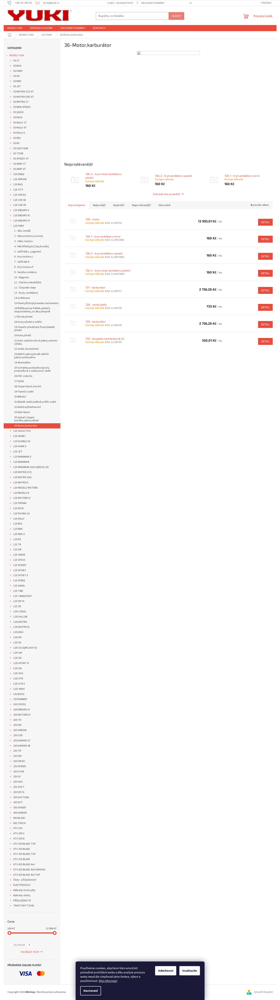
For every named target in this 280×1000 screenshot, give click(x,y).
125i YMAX (19, 689)
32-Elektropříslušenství (27, 407)
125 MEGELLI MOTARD (25, 488)
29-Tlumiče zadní (23, 392)
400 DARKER (20, 813)
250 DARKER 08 (21, 746)
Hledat (176, 16)
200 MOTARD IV (21, 715)
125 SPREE (19, 581)
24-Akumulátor (22, 363)
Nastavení (91, 991)
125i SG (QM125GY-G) (25, 648)
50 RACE (18, 117)
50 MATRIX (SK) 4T (23, 97)
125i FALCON (20, 617)
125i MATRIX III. (21, 627)
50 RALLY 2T (20, 123)
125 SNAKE (19, 555)
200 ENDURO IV (21, 710)
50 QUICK (18, 112)
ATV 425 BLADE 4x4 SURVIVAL (29, 870)
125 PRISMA (20, 503)
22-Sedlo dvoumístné (26, 349)
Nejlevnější (99, 205)
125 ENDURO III (21, 215)
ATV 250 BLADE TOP (24, 844)
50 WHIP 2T (19, 164)
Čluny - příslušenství (24, 880)
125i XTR (18, 679)
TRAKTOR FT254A (23, 906)
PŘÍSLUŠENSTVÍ (22, 901)
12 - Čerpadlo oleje (25, 288)
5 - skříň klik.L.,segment (27, 252)
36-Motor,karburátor (26, 426)
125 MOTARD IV (21, 498)
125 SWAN (19, 586)
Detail (265, 222)
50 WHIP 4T (19, 169)
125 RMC (18, 529)
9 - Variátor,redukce (25, 272)
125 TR (17, 545)
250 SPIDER (19, 766)
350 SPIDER (19, 808)
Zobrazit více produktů (166, 194)
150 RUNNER (20, 699)
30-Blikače (20, 397)
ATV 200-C (19, 833)
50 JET (17, 86)
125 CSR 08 (19, 200)
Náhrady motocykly (24, 890)
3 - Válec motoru (23, 241)
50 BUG (17, 66)
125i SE (17, 643)
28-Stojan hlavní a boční (27, 386)
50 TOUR (18, 153)
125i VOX (18, 673)
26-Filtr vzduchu (23, 376)
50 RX (16, 143)
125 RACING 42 (21, 514)
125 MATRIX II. (21, 482)
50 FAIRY (18, 71)
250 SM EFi (19, 761)
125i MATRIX (20, 622)
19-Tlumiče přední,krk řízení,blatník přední (34, 328)
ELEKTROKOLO (21, 885)
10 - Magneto (21, 277)
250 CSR (18, 735)
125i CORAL (19, 612)
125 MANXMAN (21, 462)
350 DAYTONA (21, 797)
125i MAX (18, 632)
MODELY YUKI (16, 55)
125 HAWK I (19, 436)
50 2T (16, 61)
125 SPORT (19, 570)
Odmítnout (165, 971)
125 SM (17, 550)
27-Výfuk (19, 381)
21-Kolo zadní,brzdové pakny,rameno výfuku (35, 342)
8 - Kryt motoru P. (24, 267)
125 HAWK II (19, 446)
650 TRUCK (19, 823)
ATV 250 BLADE (21, 849)
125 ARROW (20, 179)
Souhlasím (189, 971)
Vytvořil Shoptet (263, 992)
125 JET (17, 451)
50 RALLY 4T (20, 128)
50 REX (17, 138)
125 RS (17, 539)
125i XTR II (19, 684)
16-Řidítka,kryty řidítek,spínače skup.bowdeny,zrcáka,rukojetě (32, 309)
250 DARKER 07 (21, 741)
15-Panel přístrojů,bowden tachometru (36, 303)
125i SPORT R (21, 663)
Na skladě (22, 945)
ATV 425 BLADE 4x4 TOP (26, 875)
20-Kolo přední (22, 335)
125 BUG (18, 184)
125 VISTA (18, 601)
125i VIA (17, 668)
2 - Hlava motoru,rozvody (28, 236)
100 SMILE (18, 174)
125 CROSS (19, 195)
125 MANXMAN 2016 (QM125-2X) (31, 467)
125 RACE (18, 508)
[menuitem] (15, 28)
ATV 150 (17, 828)
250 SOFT (18, 787)
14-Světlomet (22, 298)
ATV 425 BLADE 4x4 (23, 864)
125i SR (17, 658)
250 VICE (18, 782)
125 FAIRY (18, 226)
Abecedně (165, 205)
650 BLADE (19, 818)
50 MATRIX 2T (21, 102)
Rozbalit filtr (30, 952)
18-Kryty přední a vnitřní (28, 322)
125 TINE (18, 591)
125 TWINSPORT (22, 596)
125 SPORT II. (20, 575)
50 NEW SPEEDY (22, 107)
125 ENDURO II (21, 210)
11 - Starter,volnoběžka (27, 282)
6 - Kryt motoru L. (24, 257)
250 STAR (18, 772)
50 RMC (17, 81)
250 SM (17, 756)
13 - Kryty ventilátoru (26, 293)
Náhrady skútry (22, 895)
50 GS (16, 76)
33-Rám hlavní (22, 412)
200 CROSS (19, 704)
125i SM (17, 653)
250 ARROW (20, 730)
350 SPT (18, 802)
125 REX (17, 524)
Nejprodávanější (141, 205)
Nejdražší (118, 205)
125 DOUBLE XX (21, 441)
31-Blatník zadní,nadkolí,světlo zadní (35, 402)
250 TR (17, 751)
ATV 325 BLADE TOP (24, 854)
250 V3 (17, 777)
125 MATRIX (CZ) (22, 472)
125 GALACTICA (22, 431)
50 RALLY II (19, 133)
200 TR (17, 720)
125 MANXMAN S (22, 457)
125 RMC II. (19, 534)
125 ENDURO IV (21, 221)
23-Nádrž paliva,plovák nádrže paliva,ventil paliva (31, 355)
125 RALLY (18, 519)
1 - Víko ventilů (22, 231)
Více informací (108, 981)
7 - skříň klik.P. (22, 262)
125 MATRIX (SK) (22, 477)
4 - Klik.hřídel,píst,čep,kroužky (31, 246)
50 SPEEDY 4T (21, 159)
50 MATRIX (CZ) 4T (23, 92)
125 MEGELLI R (21, 493)
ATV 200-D (19, 839)
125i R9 (17, 637)
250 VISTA (18, 792)
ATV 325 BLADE (21, 859)
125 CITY (18, 190)
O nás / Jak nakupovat (120, 3)
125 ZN (17, 606)
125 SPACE (19, 560)
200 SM (17, 725)
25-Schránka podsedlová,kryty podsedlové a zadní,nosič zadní (32, 369)
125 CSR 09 (19, 205)
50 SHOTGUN (20, 148)
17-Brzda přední (23, 317)
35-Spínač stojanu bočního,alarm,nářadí (26, 419)
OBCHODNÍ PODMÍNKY (153, 3)
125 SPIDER (19, 565)
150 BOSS (18, 694)
